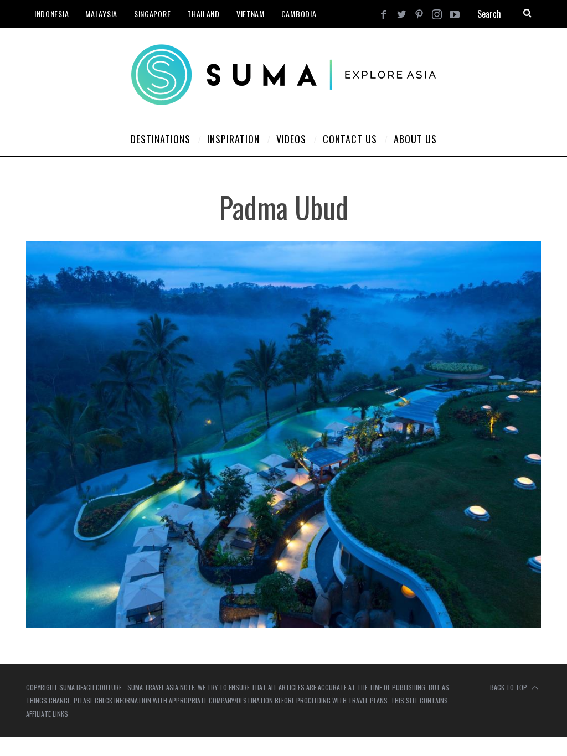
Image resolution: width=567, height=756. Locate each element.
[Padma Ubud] (283, 624)
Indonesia (51, 13)
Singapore (152, 13)
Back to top (509, 687)
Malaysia (101, 13)
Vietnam (250, 13)
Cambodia (299, 13)
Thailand (203, 13)
